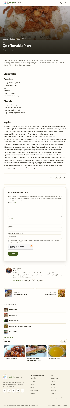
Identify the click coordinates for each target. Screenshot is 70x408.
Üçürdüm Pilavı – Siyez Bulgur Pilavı (20, 326)
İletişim (53, 384)
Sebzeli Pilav (13, 332)
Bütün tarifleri (17, 280)
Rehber (53, 381)
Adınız (10, 218)
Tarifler (53, 387)
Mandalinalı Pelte (54, 358)
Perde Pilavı (13, 315)
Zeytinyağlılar (34, 390)
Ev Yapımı (33, 381)
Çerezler (65, 405)
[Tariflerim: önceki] (61, 341)
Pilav (18, 39)
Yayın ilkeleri (51, 405)
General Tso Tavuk (11, 358)
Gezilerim (54, 390)
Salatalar (32, 393)
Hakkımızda (54, 378)
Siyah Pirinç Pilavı (14, 321)
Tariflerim (12, 39)
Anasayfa (5, 39)
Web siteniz (15, 233)
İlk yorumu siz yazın (9, 50)
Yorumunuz (12, 202)
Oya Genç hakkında (56, 398)
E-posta (10, 226)
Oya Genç (17, 270)
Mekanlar (53, 393)
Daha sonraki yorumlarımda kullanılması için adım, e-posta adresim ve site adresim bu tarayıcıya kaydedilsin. (35, 241)
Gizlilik (59, 405)
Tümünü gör (8, 337)
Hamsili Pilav (13, 309)
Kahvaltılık (33, 384)
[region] (35, 353)
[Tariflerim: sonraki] (64, 341)
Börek (32, 387)
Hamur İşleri (33, 378)
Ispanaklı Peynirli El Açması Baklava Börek (34, 359)
